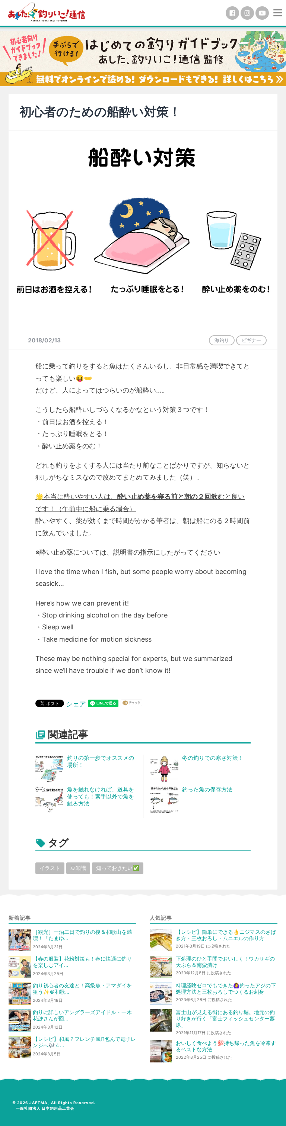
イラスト (49, 868)
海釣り (221, 340)
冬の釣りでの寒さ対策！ (213, 757)
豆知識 (78, 868)
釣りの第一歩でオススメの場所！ (100, 761)
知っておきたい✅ (117, 868)
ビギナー (251, 340)
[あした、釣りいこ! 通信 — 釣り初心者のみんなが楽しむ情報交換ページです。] (46, 12)
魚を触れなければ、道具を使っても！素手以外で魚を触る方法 (100, 796)
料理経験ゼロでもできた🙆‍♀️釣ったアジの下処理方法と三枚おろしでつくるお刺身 (226, 989)
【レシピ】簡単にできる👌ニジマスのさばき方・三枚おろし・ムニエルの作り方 (226, 935)
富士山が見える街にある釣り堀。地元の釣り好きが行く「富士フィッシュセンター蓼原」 (225, 1018)
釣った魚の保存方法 (207, 789)
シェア (76, 704)
